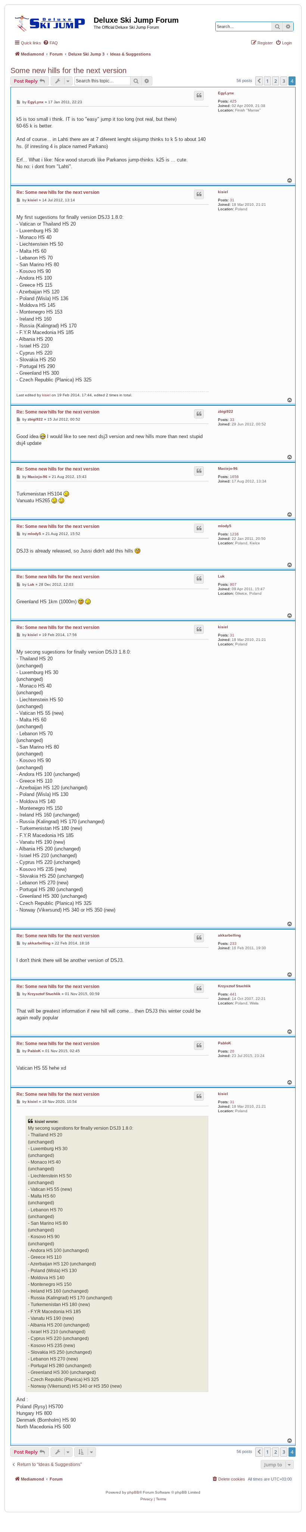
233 (233, 943)
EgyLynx (226, 93)
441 (233, 994)
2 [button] (275, 81)
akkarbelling (229, 935)
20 (232, 1051)
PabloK (224, 1043)
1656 (234, 477)
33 (232, 420)
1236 (234, 534)
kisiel (223, 192)
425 (233, 101)
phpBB (133, 1492)
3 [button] (283, 81)
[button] (259, 80)
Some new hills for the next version (68, 70)
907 (233, 584)
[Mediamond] (52, 22)
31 (232, 200)
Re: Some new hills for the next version (57, 192)
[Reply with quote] (199, 95)
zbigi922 (225, 411)
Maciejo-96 (228, 468)
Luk (221, 576)
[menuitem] (50, 42)
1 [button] (267, 81)
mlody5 (224, 526)
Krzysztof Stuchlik (234, 986)
